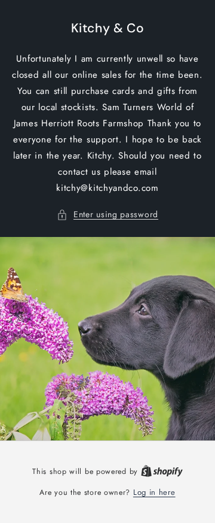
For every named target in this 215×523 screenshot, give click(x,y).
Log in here (154, 492)
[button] (107, 214)
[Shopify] (162, 471)
